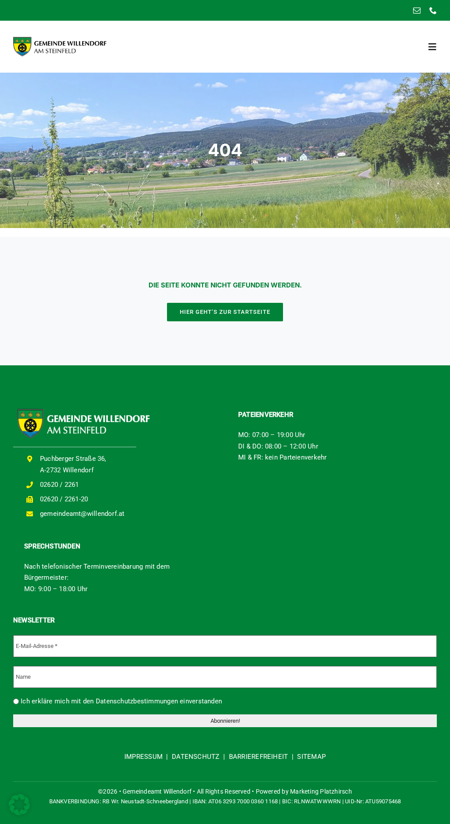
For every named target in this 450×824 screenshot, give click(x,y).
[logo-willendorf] (59, 40)
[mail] (417, 10)
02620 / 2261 (59, 485)
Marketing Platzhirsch (321, 791)
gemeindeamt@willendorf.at (82, 514)
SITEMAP (311, 757)
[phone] (433, 10)
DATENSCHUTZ (195, 757)
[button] (19, 804)
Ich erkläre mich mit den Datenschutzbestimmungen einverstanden (120, 701)
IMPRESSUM (143, 757)
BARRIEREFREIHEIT (258, 757)
